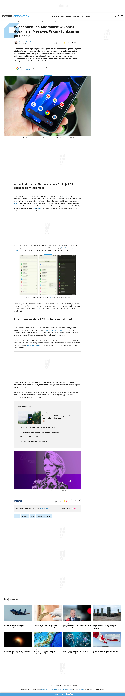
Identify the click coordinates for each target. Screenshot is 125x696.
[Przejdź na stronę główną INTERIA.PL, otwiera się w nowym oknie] (7, 16)
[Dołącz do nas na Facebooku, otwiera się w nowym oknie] (72, 508)
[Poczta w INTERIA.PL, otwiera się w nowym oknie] (118, 16)
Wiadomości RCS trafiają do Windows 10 (31, 437)
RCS (15, 203)
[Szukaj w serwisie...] (115, 16)
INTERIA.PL (81, 689)
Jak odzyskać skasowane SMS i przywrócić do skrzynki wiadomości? (39, 432)
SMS (34, 208)
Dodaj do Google (33, 69)
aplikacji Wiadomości (34, 345)
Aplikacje (17, 21)
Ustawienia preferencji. (66, 689)
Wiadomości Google (44, 516)
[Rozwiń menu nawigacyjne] (122, 16)
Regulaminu (44, 689)
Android (23, 21)
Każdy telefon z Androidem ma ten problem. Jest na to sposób (38, 427)
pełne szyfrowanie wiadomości (57, 330)
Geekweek (11, 21)
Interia (5, 21)
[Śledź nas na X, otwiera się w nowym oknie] (78, 508)
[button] (54, 16)
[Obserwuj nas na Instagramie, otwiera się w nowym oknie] (75, 508)
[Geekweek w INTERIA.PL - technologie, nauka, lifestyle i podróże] (21, 16)
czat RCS (65, 196)
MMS (39, 208)
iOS (38, 308)
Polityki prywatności (55, 689)
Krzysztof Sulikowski (25, 42)
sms (16, 516)
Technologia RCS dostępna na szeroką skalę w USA (34, 441)
